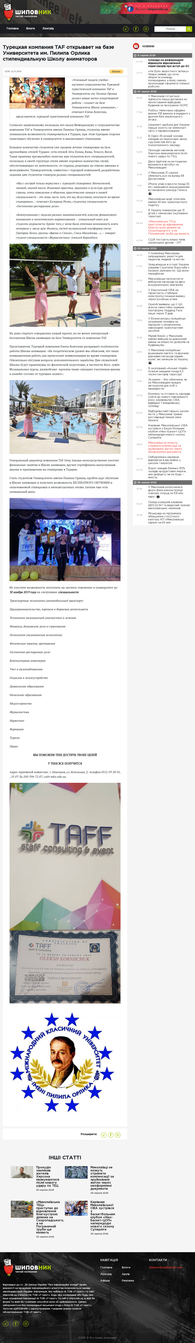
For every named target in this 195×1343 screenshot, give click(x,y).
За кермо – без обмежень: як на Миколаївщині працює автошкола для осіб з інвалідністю (167, 384)
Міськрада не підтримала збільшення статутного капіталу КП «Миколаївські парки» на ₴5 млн (166, 518)
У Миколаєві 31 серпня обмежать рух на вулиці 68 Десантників (166, 176)
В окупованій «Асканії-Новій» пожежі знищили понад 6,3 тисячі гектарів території (168, 371)
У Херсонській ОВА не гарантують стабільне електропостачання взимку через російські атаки (166, 294)
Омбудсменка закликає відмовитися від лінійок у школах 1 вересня (164, 460)
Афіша (105, 1281)
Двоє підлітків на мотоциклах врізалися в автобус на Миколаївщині (167, 165)
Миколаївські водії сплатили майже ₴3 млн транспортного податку (167, 202)
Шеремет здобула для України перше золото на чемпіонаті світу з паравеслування (168, 128)
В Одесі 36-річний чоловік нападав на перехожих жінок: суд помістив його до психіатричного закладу (168, 140)
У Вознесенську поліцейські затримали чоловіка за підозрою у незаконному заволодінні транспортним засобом (167, 325)
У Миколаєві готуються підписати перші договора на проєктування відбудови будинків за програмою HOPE (168, 101)
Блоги (30, 28)
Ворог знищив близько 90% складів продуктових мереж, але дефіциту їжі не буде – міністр (167, 473)
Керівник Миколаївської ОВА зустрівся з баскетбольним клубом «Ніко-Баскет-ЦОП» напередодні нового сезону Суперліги (102, 1216)
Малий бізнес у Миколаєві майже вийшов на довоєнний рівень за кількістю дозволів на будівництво (168, 340)
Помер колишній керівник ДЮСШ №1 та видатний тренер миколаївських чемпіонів (169, 505)
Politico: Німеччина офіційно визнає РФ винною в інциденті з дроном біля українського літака (169, 115)
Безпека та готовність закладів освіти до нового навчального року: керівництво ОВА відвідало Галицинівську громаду (169, 400)
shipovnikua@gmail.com (166, 1267)
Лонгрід (48, 28)
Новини (148, 46)
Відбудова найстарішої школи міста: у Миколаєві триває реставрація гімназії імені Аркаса (168, 416)
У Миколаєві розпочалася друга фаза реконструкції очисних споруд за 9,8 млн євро (165, 492)
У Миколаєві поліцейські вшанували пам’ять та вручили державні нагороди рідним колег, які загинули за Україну (168, 355)
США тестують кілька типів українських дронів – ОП (166, 241)
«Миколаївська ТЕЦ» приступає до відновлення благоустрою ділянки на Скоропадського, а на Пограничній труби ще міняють (49, 1217)
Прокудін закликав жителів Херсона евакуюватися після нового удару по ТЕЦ (47, 1176)
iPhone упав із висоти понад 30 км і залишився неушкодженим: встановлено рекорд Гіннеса (169, 187)
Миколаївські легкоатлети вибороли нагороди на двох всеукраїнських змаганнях (166, 282)
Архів (125, 1274)
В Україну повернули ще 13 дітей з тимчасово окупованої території (168, 213)
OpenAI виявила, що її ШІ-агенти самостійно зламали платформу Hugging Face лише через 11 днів (166, 309)
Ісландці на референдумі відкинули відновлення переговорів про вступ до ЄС (169, 63)
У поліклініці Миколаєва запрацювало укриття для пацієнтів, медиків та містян (166, 256)
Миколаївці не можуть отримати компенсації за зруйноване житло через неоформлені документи (102, 1178)
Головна (13, 28)
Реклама (128, 1281)
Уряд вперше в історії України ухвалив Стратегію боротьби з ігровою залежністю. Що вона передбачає (168, 269)
